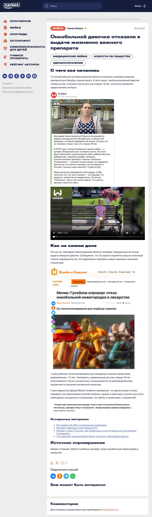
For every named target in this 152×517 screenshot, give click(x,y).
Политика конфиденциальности (17, 92)
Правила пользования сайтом (17, 87)
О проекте (7, 83)
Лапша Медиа (75, 28)
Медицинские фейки (70, 56)
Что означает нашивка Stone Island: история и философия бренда (92, 436)
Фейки (58, 28)
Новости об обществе (112, 56)
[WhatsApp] (72, 476)
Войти (138, 6)
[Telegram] (66, 476)
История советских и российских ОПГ (76, 427)
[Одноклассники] (59, 476)
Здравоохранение (68, 63)
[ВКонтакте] (53, 476)
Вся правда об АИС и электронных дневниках (81, 425)
